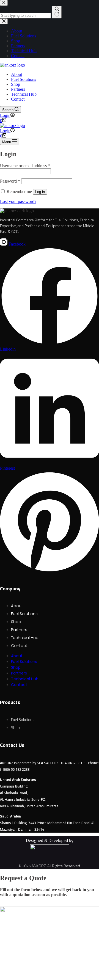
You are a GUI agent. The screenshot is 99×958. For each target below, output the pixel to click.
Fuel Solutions (23, 79)
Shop (15, 84)
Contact (17, 99)
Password (10, 181)
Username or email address (25, 165)
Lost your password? (18, 201)
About (16, 74)
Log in (40, 192)
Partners (18, 89)
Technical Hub (24, 94)
